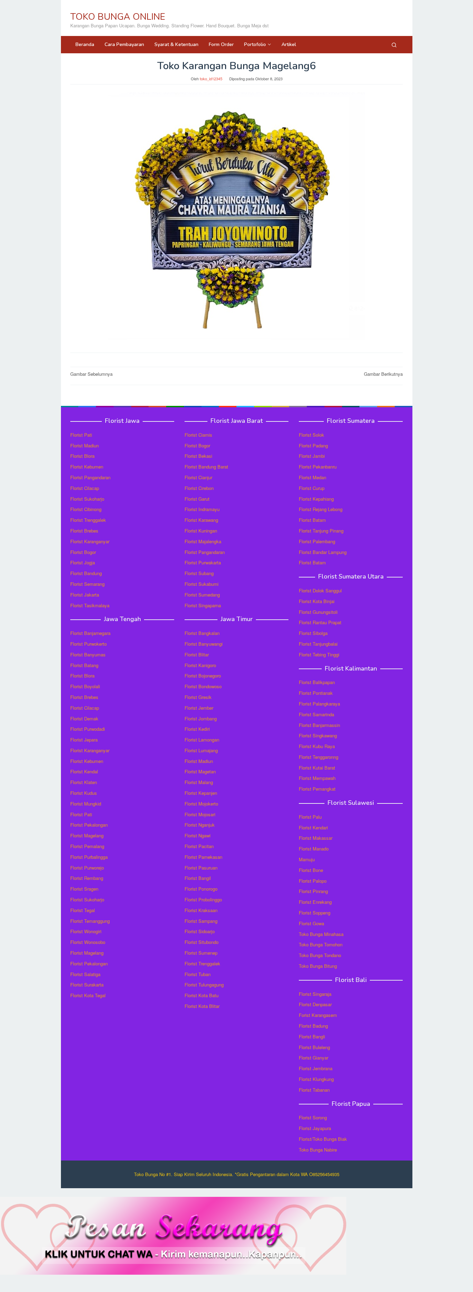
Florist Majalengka (203, 541)
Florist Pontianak (316, 693)
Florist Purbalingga (89, 857)
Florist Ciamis (198, 434)
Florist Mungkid (85, 803)
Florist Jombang (201, 718)
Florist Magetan (200, 771)
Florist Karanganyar (89, 541)
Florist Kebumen (86, 466)
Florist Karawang (201, 520)
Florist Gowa (311, 923)
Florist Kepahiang (316, 498)
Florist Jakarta (84, 594)
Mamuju (307, 859)
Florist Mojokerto (201, 803)
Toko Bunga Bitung (318, 966)
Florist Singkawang (318, 735)
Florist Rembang (86, 878)
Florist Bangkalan (202, 633)
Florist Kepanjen (201, 793)
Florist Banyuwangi (204, 643)
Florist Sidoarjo (200, 931)
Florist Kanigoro (200, 665)
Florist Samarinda (316, 714)
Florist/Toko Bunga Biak (323, 1139)
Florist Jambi (312, 456)
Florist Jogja (82, 562)
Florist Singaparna (203, 605)
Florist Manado (314, 848)
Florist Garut (197, 498)
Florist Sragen (84, 888)
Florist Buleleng (314, 1047)
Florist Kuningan (201, 530)
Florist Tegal (82, 910)
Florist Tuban (198, 974)
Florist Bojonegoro (203, 675)
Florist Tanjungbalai (318, 643)
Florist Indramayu (202, 509)
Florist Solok (311, 434)
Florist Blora (82, 456)
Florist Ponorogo (201, 888)
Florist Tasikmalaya (89, 605)
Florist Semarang (87, 584)
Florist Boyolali (85, 686)
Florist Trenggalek (88, 520)
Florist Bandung (86, 573)
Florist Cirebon (199, 488)
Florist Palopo (313, 880)
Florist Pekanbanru (318, 466)
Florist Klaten (83, 782)
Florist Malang (199, 782)
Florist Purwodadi (87, 729)
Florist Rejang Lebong (320, 509)
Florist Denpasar (315, 1004)
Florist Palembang (317, 541)
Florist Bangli (312, 1036)
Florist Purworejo (87, 867)
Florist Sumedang (202, 594)
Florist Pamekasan (203, 857)
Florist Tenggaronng (318, 757)
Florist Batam (312, 520)
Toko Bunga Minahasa (321, 934)
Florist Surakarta (87, 984)
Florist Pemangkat (317, 788)
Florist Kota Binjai (316, 601)
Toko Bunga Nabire (318, 1149)
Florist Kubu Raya (317, 746)
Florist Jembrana (315, 1068)
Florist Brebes (84, 530)
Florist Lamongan (202, 739)
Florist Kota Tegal (88, 995)
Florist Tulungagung (204, 984)
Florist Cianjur (198, 477)
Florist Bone (311, 870)
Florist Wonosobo (87, 942)
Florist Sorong (313, 1117)
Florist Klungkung (316, 1079)
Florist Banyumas (88, 654)
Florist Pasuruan (201, 867)
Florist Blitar (197, 654)
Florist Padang (313, 445)
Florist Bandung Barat (206, 466)
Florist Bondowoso (203, 686)
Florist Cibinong (85, 509)
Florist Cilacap (84, 488)
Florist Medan (312, 477)
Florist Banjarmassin (319, 725)
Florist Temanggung (90, 921)
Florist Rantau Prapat (320, 622)
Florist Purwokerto (88, 643)
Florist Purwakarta (203, 562)
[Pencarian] (394, 44)
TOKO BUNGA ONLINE (117, 17)
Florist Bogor (83, 552)
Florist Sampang (201, 921)
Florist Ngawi (198, 835)
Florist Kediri (197, 729)
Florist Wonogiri (85, 931)
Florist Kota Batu (201, 995)
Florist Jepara (84, 739)
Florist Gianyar (313, 1057)
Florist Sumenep (201, 952)
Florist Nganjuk (200, 824)
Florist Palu (310, 816)
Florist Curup (311, 488)
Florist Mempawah (317, 778)
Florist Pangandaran (90, 477)
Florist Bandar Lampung (323, 552)
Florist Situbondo (201, 942)
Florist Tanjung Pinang (321, 530)
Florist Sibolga (313, 633)
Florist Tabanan (314, 1089)
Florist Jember (199, 707)
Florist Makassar (315, 838)
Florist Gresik (198, 697)
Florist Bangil (198, 878)
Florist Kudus (83, 793)
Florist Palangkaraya (319, 703)
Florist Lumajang (201, 750)
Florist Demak (84, 718)
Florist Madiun (84, 445)
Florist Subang (199, 573)
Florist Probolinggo (203, 899)
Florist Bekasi (198, 456)
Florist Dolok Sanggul (320, 590)
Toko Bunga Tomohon (320, 944)
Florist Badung (313, 1025)
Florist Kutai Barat (317, 767)
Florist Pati (81, 434)
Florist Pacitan (199, 846)
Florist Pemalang (87, 846)
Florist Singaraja (315, 994)
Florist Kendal (84, 771)
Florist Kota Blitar (202, 1006)
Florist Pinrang (313, 891)
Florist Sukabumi (201, 584)
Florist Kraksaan (201, 910)
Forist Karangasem (318, 1015)
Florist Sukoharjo (87, 498)
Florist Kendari (313, 827)
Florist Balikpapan (317, 682)
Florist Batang (84, 665)
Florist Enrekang (315, 902)
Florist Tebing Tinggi (319, 654)
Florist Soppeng (314, 912)
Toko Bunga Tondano (320, 955)
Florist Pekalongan (89, 824)
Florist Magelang (87, 835)
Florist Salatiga (85, 974)
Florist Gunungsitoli (318, 612)
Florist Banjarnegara (90, 633)
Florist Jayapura (315, 1128)
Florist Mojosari (200, 814)
